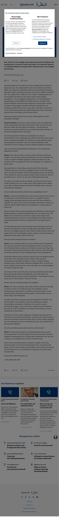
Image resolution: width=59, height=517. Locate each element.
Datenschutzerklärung (17, 29)
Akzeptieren (43, 43)
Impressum (20, 53)
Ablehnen (16, 43)
